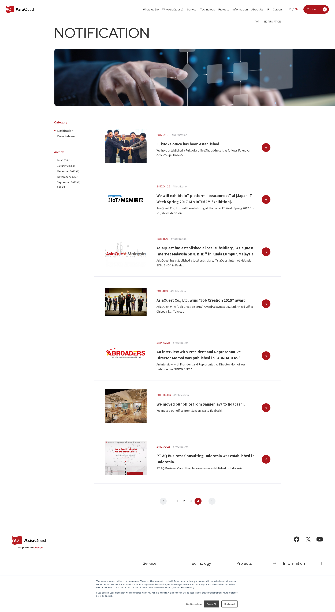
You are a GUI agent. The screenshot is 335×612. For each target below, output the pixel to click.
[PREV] (163, 501)
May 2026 (64, 160)
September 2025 (68, 182)
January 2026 (66, 165)
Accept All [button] (211, 603)
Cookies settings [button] (194, 603)
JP (289, 9)
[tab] (191, 9)
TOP (256, 21)
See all (61, 186)
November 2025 (68, 176)
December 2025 (68, 171)
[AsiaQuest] (20, 9)
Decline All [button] (229, 603)
